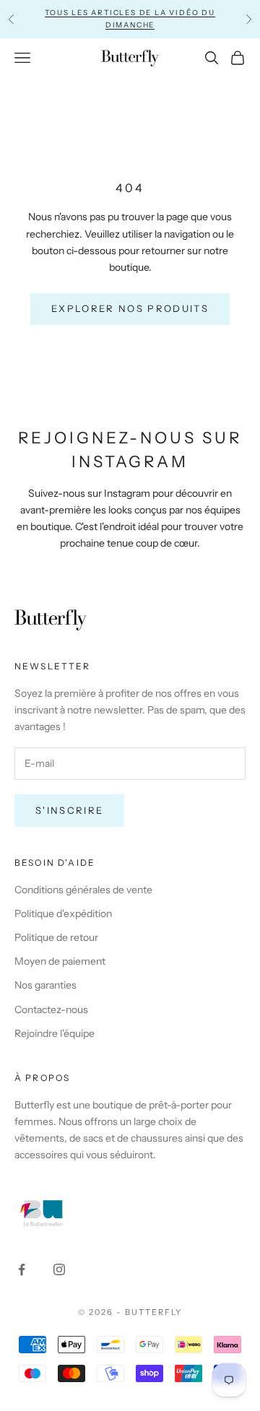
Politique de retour (56, 937)
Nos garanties (45, 984)
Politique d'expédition (63, 913)
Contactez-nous (51, 1009)
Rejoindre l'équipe (54, 1033)
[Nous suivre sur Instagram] (59, 1269)
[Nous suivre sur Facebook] (21, 1269)
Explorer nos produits (130, 308)
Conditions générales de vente (83, 889)
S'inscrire (69, 810)
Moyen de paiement (59, 961)
